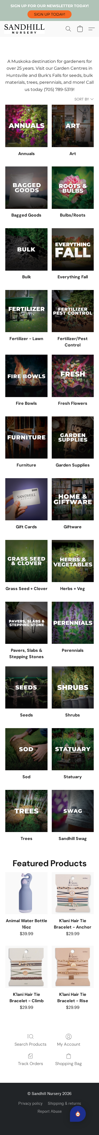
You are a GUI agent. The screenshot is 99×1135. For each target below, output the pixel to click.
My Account (68, 1044)
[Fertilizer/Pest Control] (73, 311)
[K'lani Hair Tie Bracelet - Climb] (26, 967)
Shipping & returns (64, 1103)
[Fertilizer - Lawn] (26, 311)
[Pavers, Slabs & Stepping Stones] (26, 623)
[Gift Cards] (26, 499)
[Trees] (26, 811)
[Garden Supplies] (73, 437)
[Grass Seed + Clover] (26, 561)
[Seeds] (26, 687)
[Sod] (26, 749)
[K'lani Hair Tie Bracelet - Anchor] (73, 893)
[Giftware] (73, 499)
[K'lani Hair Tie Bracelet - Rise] (73, 967)
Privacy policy (30, 1103)
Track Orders (30, 1063)
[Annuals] (26, 126)
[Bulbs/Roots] (73, 187)
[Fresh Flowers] (73, 376)
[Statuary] (73, 749)
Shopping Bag (68, 1063)
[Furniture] (26, 437)
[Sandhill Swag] (73, 811)
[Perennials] (73, 623)
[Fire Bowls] (26, 376)
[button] (49, 14)
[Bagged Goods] (26, 187)
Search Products (30, 1044)
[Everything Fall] (73, 249)
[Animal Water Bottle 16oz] (26, 893)
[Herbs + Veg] (73, 561)
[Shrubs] (73, 687)
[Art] (73, 126)
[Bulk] (26, 249)
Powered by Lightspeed (49, 1120)
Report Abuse (49, 1111)
